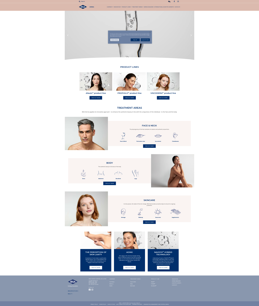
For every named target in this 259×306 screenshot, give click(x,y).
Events (110, 285)
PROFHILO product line (129, 93)
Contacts (174, 285)
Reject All (135, 39)
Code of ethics (111, 304)
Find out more (96, 98)
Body (131, 283)
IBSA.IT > (70, 293)
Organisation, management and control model (156, 304)
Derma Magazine (176, 281)
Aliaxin (152, 281)
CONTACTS (177, 7)
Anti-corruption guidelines (123, 304)
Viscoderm (153, 285)
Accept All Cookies (145, 39)
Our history (111, 281)
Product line (155, 279)
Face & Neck (133, 281)
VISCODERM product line (163, 93)
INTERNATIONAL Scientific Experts (164, 7)
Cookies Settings (114, 39)
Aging (129, 252)
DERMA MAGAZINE (149, 7)
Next (191, 35)
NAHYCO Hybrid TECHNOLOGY (163, 253)
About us (111, 283)
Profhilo (153, 283)
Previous (68, 35)
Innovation (175, 279)
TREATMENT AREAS (135, 279)
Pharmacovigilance (137, 304)
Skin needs (132, 285)
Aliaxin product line (96, 93)
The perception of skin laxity (95, 253)
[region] (130, 37)
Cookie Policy (102, 304)
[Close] (150, 32)
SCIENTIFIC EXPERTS (176, 283)
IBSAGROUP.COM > (73, 291)
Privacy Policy (94, 304)
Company (112, 279)
